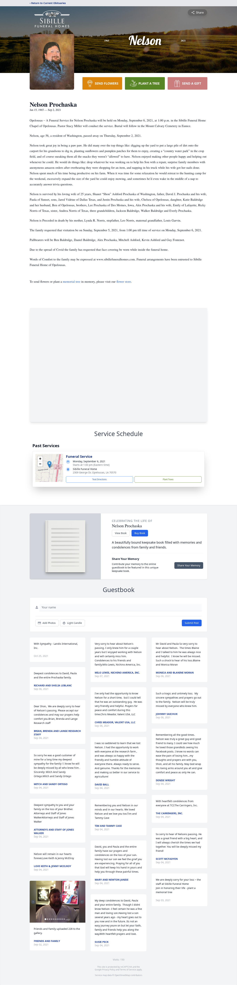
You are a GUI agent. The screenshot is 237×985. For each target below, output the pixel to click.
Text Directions (99, 479)
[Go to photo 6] (56, 919)
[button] (49, 464)
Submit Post (192, 623)
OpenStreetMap (122, 975)
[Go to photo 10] (64, 919)
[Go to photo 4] (51, 919)
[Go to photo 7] (58, 919)
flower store (123, 281)
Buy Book (139, 533)
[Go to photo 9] (62, 919)
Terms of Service (128, 969)
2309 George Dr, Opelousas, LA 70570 (94, 472)
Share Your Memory (188, 565)
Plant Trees (168, 479)
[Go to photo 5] (53, 919)
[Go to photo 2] (47, 919)
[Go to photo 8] (60, 919)
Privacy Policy (108, 969)
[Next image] (82, 902)
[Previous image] (33, 902)
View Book (120, 533)
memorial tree (71, 281)
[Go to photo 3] (49, 919)
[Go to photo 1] (45, 919)
